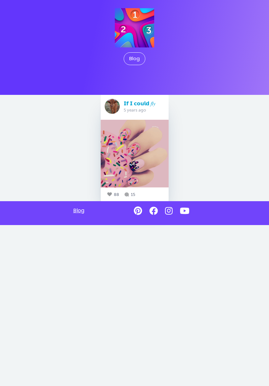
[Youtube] (184, 211)
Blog (134, 58)
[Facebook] (153, 211)
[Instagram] (169, 211)
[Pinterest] (138, 211)
